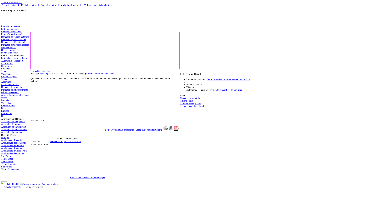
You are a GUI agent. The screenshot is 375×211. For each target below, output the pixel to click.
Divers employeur (9, 52)
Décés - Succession (10, 92)
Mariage (5, 137)
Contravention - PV (10, 84)
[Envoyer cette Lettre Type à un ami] (171, 130)
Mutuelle (5, 100)
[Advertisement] (64, 7)
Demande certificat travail (13, 42)
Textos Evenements (10, 169)
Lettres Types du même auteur (100, 73)
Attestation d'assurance (11, 132)
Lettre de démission (10, 29)
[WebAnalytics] (4, 184)
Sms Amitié (6, 166)
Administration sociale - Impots (15, 95)
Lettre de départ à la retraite (13, 39)
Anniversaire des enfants (12, 145)
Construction (7, 63)
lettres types (45, 73)
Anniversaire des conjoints (13, 143)
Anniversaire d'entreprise (12, 153)
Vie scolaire (6, 103)
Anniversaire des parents (12, 148)
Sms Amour (6, 156)
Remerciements (93, 5)
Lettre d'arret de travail (11, 34)
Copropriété (6, 66)
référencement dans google (192, 106)
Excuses (5, 111)
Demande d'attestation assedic (15, 45)
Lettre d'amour (8, 105)
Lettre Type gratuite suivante (149, 130)
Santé (3, 71)
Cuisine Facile (186, 100)
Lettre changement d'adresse (14, 58)
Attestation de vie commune (14, 129)
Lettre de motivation (10, 26)
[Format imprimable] (165, 130)
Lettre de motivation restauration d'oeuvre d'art (228, 79)
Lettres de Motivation (61, 5)
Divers (4, 116)
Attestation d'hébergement (13, 121)
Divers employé (8, 50)
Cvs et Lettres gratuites (190, 98)
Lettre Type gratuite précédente (119, 130)
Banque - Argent (9, 76)
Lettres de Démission (40, 5)
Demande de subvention (12, 87)
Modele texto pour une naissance (65, 141)
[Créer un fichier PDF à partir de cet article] (176, 130)
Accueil (5, 5)
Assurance (6, 82)
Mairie (4, 97)
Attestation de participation (13, 127)
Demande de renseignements (14, 90)
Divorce (5, 108)
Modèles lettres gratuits (190, 103)
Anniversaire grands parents (14, 150)
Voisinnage (6, 74)
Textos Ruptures (8, 164)
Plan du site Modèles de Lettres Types (87, 177)
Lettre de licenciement (11, 31)
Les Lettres (106, 5)
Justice (4, 79)
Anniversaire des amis (11, 140)
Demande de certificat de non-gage (226, 90)
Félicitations (6, 113)
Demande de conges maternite (15, 37)
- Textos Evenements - (11, 2)
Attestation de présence (12, 124)
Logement (6, 68)
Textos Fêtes (7, 159)
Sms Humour (7, 161)
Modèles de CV (78, 5)
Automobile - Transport (12, 60)
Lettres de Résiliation (20, 5)
